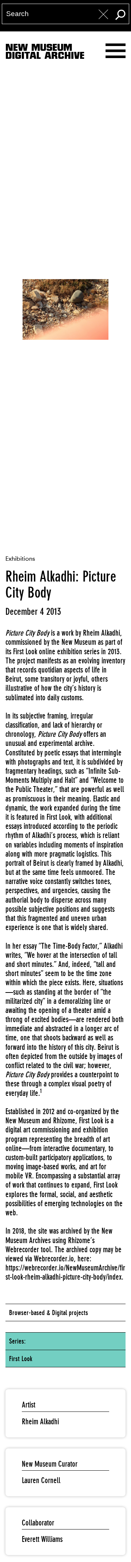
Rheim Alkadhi (40, 1421)
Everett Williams (42, 1539)
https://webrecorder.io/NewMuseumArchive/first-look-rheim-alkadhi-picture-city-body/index (65, 1272)
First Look (20, 1359)
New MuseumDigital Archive (44, 53)
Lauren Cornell (41, 1480)
